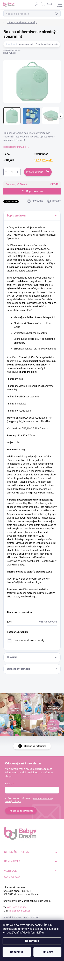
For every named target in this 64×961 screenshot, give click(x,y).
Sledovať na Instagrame (35, 746)
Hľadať (56, 14)
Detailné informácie (14, 147)
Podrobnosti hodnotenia (46, 44)
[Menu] (59, 4)
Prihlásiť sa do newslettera (21, 811)
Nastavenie (32, 940)
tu (42, 932)
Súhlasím (47, 952)
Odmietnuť (16, 952)
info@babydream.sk (19, 910)
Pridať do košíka (34, 172)
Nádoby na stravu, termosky (30, 640)
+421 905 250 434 (17, 907)
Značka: (9, 53)
